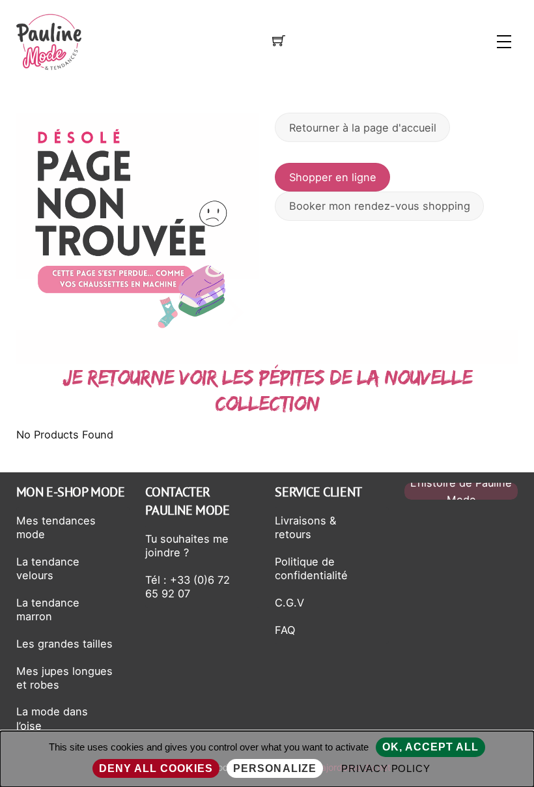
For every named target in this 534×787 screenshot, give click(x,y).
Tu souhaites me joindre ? (187, 545)
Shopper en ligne (332, 177)
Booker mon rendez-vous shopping (379, 205)
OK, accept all (430, 746)
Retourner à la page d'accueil (362, 127)
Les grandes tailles (64, 643)
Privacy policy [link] (386, 768)
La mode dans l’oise (52, 718)
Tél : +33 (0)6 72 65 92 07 (187, 586)
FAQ (285, 630)
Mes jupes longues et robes (64, 678)
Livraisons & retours (305, 527)
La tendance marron (47, 609)
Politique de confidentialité (311, 568)
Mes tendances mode (56, 527)
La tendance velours (47, 568)
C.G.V (289, 602)
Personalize (274, 768)
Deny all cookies (156, 768)
